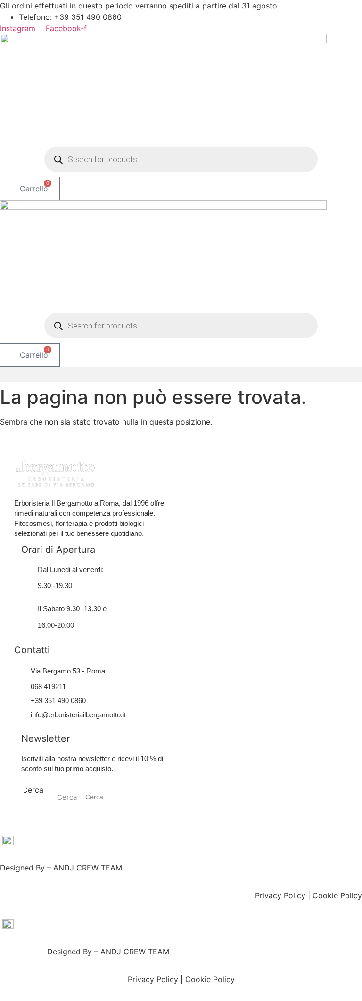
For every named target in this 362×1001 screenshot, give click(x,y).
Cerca (32, 790)
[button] (181, 374)
